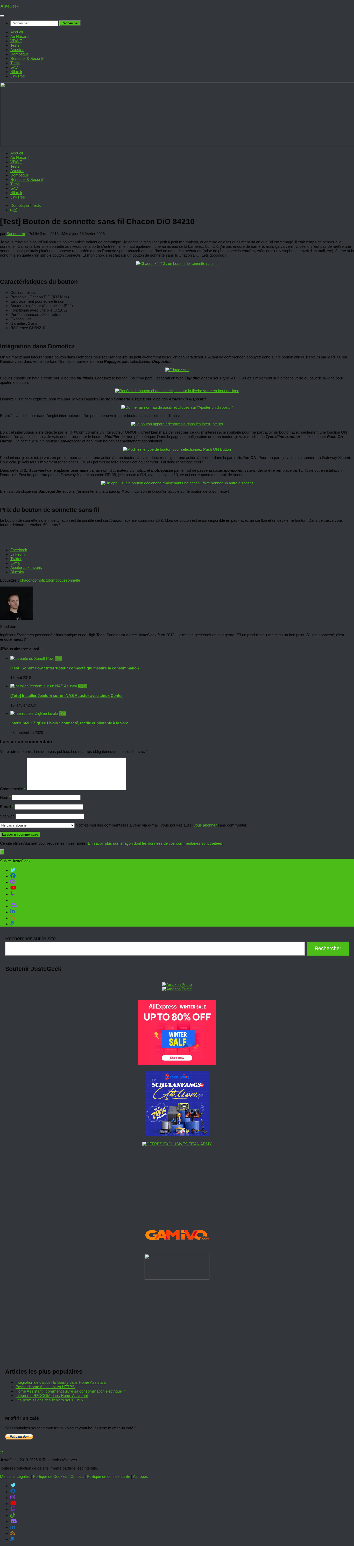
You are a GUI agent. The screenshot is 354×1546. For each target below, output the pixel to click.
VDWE (16, 41)
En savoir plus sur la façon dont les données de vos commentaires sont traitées (155, 843)
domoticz (40, 580)
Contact (77, 1476)
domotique (57, 580)
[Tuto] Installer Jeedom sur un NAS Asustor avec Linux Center (66, 695)
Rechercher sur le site (30, 938)
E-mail (6, 806)
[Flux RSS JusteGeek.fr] (12, 917)
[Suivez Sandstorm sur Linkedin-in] (12, 911)
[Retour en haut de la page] (1, 1451)
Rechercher (328, 948)
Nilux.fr (16, 71)
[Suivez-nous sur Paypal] (12, 923)
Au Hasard (19, 36)
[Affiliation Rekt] (177, 1278)
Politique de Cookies (50, 1476)
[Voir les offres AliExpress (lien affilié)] (177, 1063)
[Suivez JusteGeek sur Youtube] (13, 888)
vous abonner (205, 825)
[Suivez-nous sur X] (13, 870)
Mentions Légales (15, 1476)
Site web (7, 816)
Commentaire (13, 789)
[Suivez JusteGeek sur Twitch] (13, 893)
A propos (140, 1476)
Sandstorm (15, 233)
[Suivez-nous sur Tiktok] (12, 899)
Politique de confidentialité (108, 1476)
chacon (26, 580)
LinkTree (17, 76)
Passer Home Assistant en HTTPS (45, 1387)
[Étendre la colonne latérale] (2, 852)
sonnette (73, 580)
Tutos (15, 63)
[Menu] (2, 16)
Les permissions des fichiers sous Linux (49, 1400)
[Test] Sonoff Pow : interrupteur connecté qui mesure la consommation (74, 668)
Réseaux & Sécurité (27, 58)
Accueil (16, 32)
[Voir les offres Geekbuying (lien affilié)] (177, 1134)
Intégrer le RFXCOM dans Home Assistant (52, 1395)
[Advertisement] (160, 1322)
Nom (5, 797)
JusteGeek (9, 6)
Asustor (17, 49)
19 (85, 686)
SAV (14, 67)
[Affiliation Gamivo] (177, 1246)
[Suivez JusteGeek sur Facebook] (13, 876)
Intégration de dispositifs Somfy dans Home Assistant (61, 1382)
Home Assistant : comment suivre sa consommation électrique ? (70, 1391)
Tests (14, 45)
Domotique (19, 54)
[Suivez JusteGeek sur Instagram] (12, 882)
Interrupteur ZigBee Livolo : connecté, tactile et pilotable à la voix (69, 723)
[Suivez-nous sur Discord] (13, 905)
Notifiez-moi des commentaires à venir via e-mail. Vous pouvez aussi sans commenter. (161, 825)
